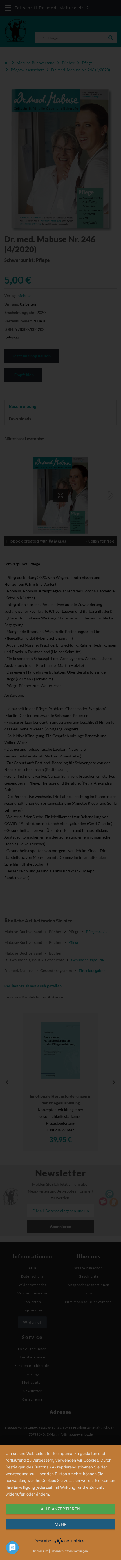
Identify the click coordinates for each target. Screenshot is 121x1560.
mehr (61, 1524)
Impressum (40, 1551)
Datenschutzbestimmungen (69, 1551)
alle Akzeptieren (60, 1509)
